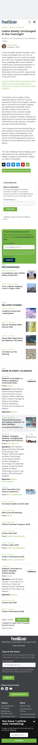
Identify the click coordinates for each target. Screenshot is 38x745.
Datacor (9, 386)
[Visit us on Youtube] (10, 688)
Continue (19, 741)
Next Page (22, 620)
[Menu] (34, 22)
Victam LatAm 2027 (10, 545)
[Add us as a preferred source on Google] (28, 164)
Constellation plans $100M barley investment (13, 274)
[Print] (4, 164)
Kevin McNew (12, 45)
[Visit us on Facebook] (2, 688)
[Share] (8, 164)
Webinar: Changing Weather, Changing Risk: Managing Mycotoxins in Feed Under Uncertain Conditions (12, 438)
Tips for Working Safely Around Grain (12, 326)
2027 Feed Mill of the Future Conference (11, 490)
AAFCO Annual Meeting (12, 513)
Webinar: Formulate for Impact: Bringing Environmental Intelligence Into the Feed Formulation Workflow (12, 571)
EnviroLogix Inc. (12, 443)
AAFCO (9, 516)
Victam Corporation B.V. (15, 536)
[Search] (29, 22)
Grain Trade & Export (10, 284)
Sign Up (9, 260)
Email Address (9, 199)
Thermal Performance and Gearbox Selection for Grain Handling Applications (13, 422)
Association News (9, 270)
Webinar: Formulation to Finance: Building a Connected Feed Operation (12, 380)
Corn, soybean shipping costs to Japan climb (12, 287)
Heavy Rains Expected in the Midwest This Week (12, 339)
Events (5, 27)
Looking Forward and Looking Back (11, 312)
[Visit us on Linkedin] (6, 688)
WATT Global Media (14, 495)
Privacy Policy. (8, 256)
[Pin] (23, 164)
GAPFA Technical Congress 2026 (16, 524)
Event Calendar (17, 27)
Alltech (14, 479)
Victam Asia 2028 (9, 533)
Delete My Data (19, 694)
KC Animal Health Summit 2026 (15, 504)
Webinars (6, 376)
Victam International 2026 (13, 557)
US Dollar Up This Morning (9, 353)
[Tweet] (18, 164)
